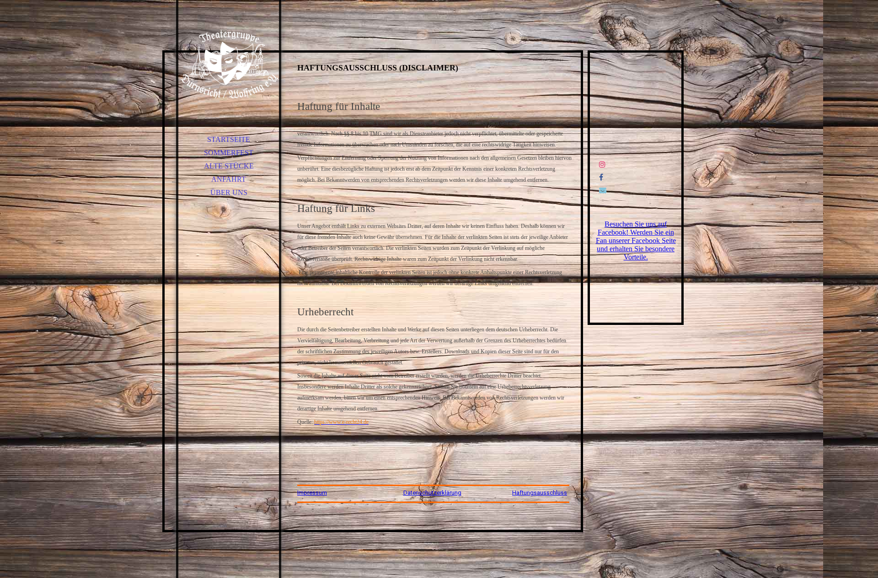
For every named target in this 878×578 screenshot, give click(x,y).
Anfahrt (228, 179)
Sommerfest (228, 153)
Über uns (228, 192)
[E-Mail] (602, 190)
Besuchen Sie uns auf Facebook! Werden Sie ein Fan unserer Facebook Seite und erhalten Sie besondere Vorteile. (636, 240)
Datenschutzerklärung (432, 492)
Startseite (228, 139)
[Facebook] (601, 177)
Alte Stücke (229, 166)
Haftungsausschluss (539, 492)
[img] (228, 64)
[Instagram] (602, 164)
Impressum (312, 492)
